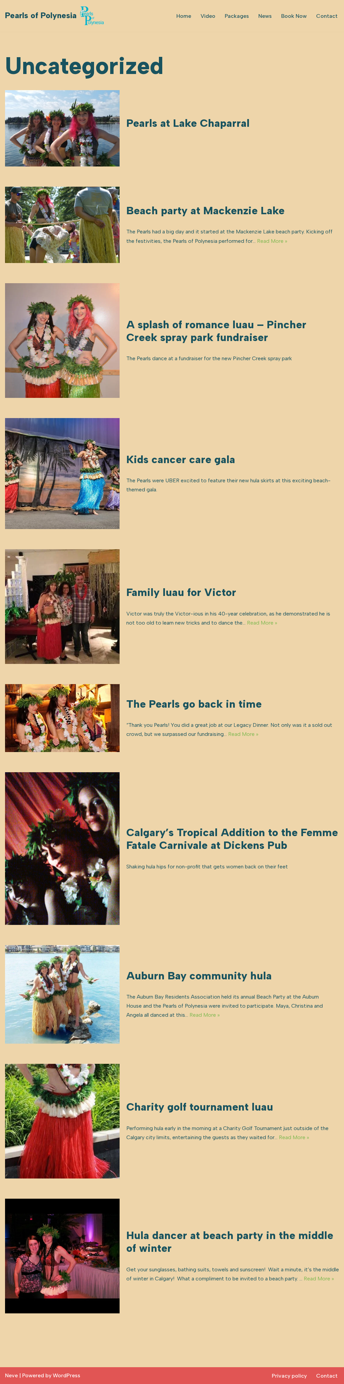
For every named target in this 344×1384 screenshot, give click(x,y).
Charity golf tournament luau (199, 1106)
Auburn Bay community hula (199, 975)
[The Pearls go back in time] (62, 718)
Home (183, 16)
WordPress (66, 1375)
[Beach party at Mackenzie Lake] (62, 225)
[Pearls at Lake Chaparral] (62, 128)
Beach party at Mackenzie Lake (205, 210)
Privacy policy (289, 1376)
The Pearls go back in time (194, 704)
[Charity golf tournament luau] (62, 1121)
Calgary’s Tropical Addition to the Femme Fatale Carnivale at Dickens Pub (232, 839)
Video (208, 16)
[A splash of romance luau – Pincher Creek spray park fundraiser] (62, 340)
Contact (327, 16)
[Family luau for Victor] (62, 606)
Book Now (294, 16)
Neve (11, 1375)
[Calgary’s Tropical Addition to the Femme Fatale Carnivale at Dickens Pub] (62, 848)
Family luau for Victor (181, 592)
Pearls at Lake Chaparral (188, 123)
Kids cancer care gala (180, 459)
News (265, 16)
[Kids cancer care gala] (62, 473)
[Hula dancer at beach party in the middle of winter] (62, 1256)
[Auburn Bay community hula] (62, 994)
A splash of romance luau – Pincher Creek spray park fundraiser (216, 331)
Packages (237, 16)
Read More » (272, 241)
